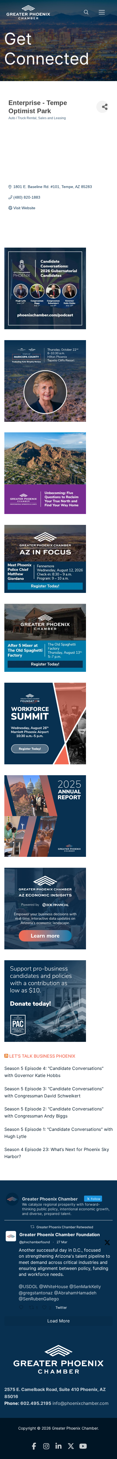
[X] (71, 1446)
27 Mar (62, 1242)
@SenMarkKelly (85, 1286)
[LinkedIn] (59, 1446)
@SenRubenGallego (39, 1298)
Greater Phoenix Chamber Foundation (59, 1234)
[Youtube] (83, 1446)
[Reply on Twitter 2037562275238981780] (22, 1308)
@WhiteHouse (53, 1286)
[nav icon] (101, 12)
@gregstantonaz (36, 1292)
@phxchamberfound (34, 1242)
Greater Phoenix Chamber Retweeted (64, 1227)
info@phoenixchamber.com (81, 1403)
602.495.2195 (35, 1403)
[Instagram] (46, 1446)
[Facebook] (34, 1446)
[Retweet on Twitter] (32, 1227)
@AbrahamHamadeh (75, 1292)
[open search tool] (86, 12)
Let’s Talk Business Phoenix (42, 1056)
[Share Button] (102, 107)
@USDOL (28, 1286)
